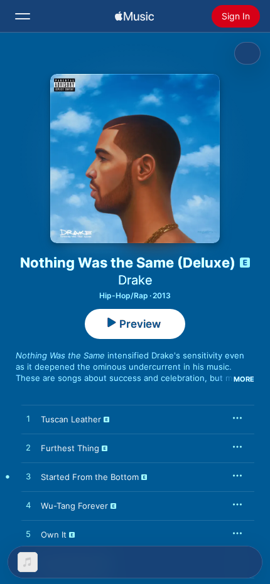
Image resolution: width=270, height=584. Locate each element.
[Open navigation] (22, 16)
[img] (134, 16)
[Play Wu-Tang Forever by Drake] (28, 505)
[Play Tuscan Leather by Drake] (28, 419)
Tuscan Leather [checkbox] (71, 419)
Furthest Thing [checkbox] (70, 448)
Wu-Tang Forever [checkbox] (74, 506)
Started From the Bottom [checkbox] (90, 477)
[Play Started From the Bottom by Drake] (28, 476)
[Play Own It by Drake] (28, 534)
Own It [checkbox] (54, 534)
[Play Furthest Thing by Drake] (28, 448)
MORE (244, 379)
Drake (135, 280)
